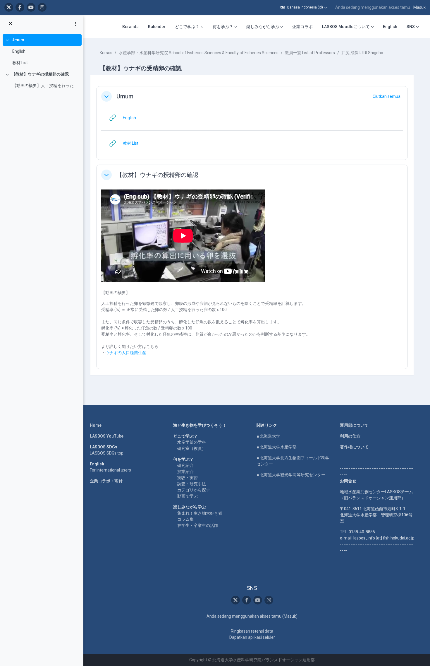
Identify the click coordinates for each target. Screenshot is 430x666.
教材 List (20, 62)
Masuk (419, 7)
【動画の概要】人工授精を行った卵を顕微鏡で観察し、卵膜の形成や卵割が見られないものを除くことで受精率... (45, 85)
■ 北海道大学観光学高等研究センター (291, 474)
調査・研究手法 (191, 483)
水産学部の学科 (191, 442)
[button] (303, 7)
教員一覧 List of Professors (310, 52)
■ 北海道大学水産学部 (277, 447)
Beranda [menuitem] (130, 26)
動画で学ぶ (187, 496)
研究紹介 (185, 465)
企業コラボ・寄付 (106, 481)
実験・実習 (187, 477)
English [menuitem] (390, 26)
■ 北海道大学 (268, 436)
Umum (17, 39)
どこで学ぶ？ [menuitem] (187, 26)
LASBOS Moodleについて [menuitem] (346, 26)
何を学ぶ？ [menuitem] (223, 26)
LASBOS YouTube (106, 436)
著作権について (354, 447)
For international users (110, 470)
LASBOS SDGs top (106, 453)
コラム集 (185, 519)
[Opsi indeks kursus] (75, 23)
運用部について (354, 425)
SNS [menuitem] (411, 26)
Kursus (106, 52)
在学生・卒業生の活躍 (197, 525)
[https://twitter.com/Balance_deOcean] (8, 7)
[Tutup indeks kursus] (10, 24)
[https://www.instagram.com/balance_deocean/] (42, 7)
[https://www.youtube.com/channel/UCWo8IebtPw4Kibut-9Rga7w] (31, 7)
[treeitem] (41, 51)
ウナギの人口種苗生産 (125, 352)
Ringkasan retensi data (252, 631)
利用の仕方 (350, 436)
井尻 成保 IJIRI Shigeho (362, 52)
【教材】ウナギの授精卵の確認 (40, 74)
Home (96, 425)
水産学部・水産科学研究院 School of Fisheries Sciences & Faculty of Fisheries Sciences (198, 52)
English (18, 51)
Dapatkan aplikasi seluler (252, 637)
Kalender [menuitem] (157, 26)
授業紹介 (185, 471)
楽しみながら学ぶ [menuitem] (262, 26)
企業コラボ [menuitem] (302, 26)
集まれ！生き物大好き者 (199, 513)
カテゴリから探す (193, 490)
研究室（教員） (191, 448)
